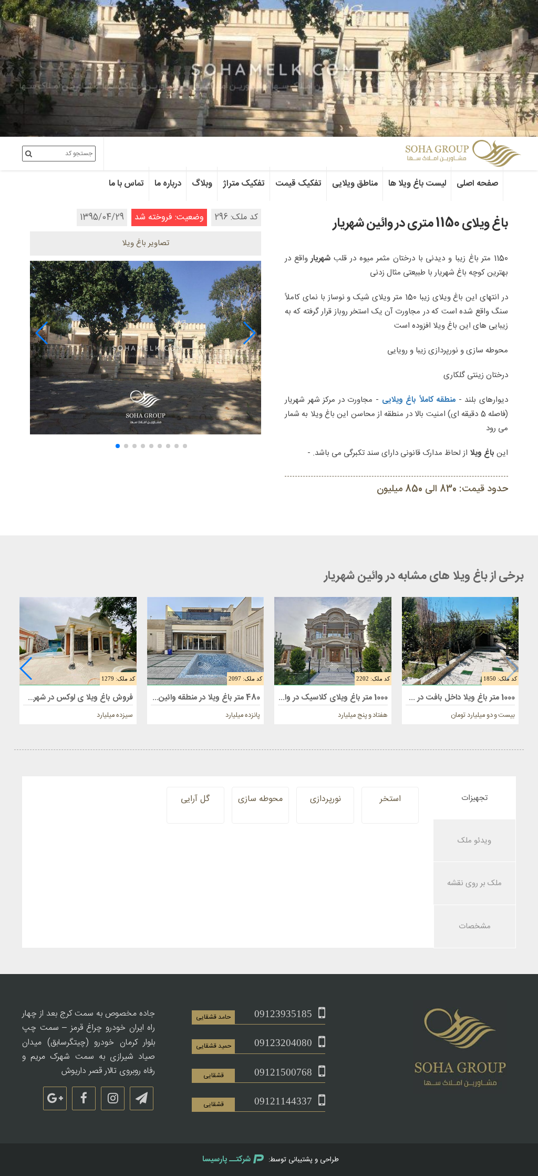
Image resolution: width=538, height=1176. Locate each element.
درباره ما (167, 184)
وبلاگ (202, 184)
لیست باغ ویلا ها (417, 184)
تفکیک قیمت (298, 184)
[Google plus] (55, 1098)
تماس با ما (126, 184)
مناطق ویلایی (355, 184)
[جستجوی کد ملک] (28, 153)
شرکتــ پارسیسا (226, 1159)
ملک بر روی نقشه (474, 883)
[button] (249, 332)
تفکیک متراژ (244, 184)
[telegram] (141, 1098)
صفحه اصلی (477, 184)
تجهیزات (474, 798)
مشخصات (475, 926)
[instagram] (113, 1098)
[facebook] (84, 1098)
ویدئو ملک (474, 840)
